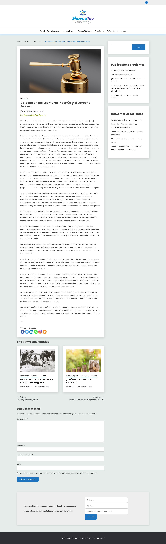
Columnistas (68, 31)
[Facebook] (23, 332)
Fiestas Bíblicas (84, 31)
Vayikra (94, 376)
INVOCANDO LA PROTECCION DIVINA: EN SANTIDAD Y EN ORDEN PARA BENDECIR (127, 88)
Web (19, 464)
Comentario (22, 419)
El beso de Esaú (135, 120)
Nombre (21, 445)
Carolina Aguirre (72, 376)
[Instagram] (40, 332)
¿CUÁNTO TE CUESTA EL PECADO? (79, 381)
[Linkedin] (31, 332)
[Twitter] (27, 332)
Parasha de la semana (49, 31)
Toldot (43, 376)
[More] (45, 332)
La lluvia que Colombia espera (123, 70)
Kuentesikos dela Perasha (121, 127)
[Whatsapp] (36, 332)
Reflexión (111, 31)
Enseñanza (99, 31)
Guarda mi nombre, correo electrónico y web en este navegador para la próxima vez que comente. (58, 473)
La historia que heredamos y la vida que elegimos (36, 381)
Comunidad (121, 31)
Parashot (34, 376)
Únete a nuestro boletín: (106, 511)
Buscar (138, 47)
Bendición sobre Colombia (121, 74)
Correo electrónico (25, 455)
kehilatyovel (39, 111)
